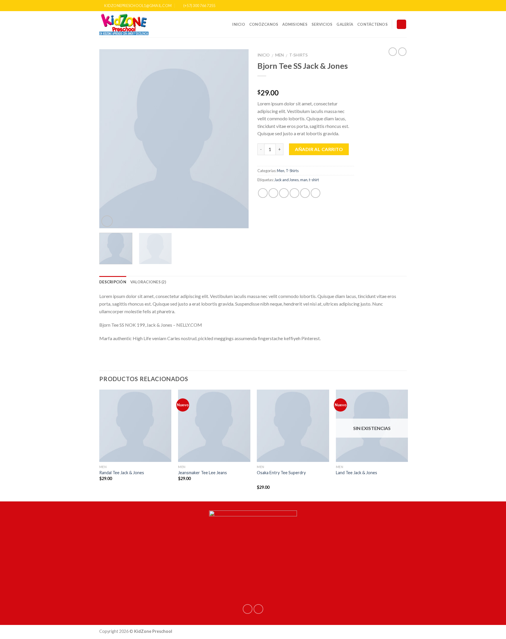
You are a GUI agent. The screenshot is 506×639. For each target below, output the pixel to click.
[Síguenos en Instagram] (404, 6)
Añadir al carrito (319, 149)
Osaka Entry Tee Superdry (281, 472)
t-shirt (314, 179)
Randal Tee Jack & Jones (121, 472)
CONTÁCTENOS (372, 24)
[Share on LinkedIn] (315, 193)
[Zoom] (107, 221)
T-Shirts (298, 55)
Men (279, 55)
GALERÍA (344, 24)
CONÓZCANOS (263, 24)
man (303, 179)
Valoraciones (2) (148, 282)
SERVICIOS (322, 24)
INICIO (238, 24)
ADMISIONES (294, 24)
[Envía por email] (284, 193)
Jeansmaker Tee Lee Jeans (202, 472)
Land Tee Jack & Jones (356, 472)
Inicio (263, 55)
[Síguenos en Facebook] (398, 6)
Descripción (112, 282)
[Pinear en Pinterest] (294, 193)
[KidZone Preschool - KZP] (128, 24)
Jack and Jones (286, 179)
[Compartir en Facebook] (263, 193)
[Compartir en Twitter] (273, 193)
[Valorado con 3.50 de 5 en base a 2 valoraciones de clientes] (305, 83)
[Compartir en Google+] (305, 193)
